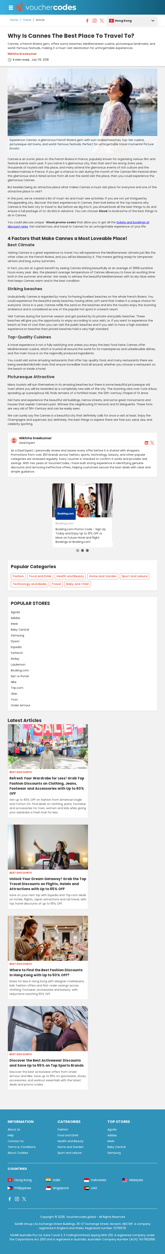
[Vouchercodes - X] (102, 22)
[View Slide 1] (77, 550)
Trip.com (17, 688)
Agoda (15, 612)
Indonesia (98, 1180)
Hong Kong (123, 21)
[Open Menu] (11, 7)
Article (40, 20)
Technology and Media (29, 584)
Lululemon (18, 665)
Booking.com (20, 670)
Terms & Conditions (22, 1147)
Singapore (61, 1188)
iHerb (14, 624)
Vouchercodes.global (81, 1217)
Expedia (16, 647)
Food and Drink (40, 576)
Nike (13, 682)
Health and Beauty (70, 576)
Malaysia (136, 1180)
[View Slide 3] (87, 550)
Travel (27, 20)
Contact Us (16, 1141)
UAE (94, 1188)
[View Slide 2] (82, 550)
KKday (15, 659)
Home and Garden (103, 576)
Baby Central (20, 630)
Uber (14, 694)
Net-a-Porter (20, 676)
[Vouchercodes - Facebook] (87, 22)
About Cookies (18, 1153)
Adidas (15, 618)
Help (11, 1135)
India (56, 1180)
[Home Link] (46, 7)
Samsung (17, 635)
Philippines (22, 1188)
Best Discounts (20, 772)
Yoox (14, 699)
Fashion (18, 576)
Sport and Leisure (134, 576)
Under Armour (20, 705)
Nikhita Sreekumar (22, 54)
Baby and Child (77, 584)
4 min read (20, 60)
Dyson (15, 641)
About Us (14, 1129)
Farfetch (17, 653)
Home (14, 20)
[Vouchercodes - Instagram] (95, 22)
